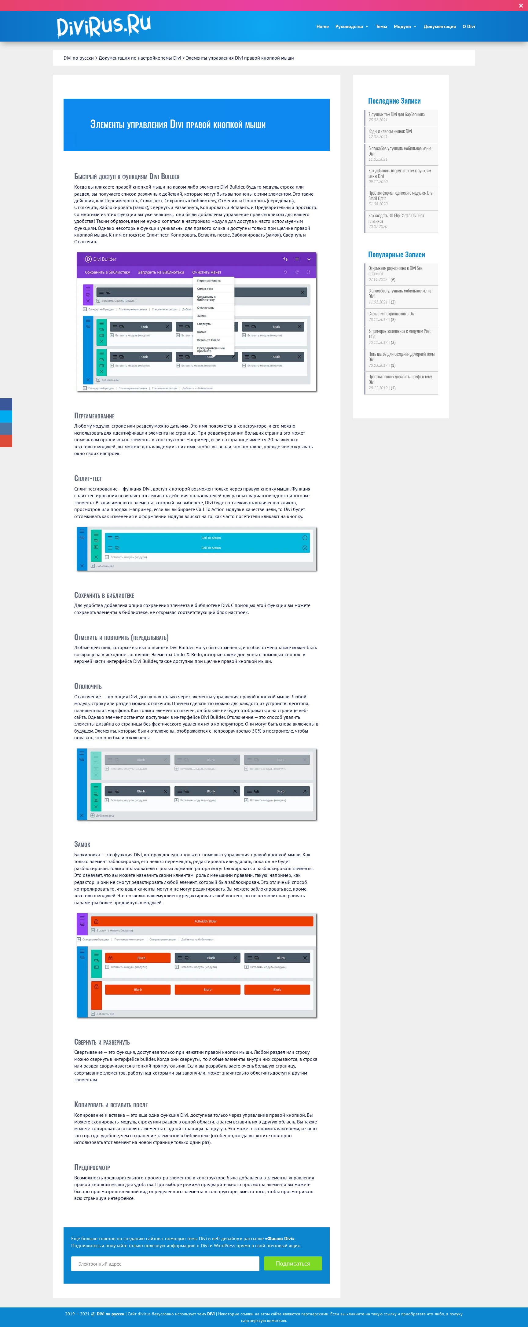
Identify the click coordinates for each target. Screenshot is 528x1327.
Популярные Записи (396, 254)
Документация (440, 26)
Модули (402, 26)
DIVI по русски (111, 1314)
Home (323, 26)
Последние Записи (394, 100)
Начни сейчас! (308, 5)
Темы (381, 26)
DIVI (211, 1314)
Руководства (349, 26)
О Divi (469, 26)
